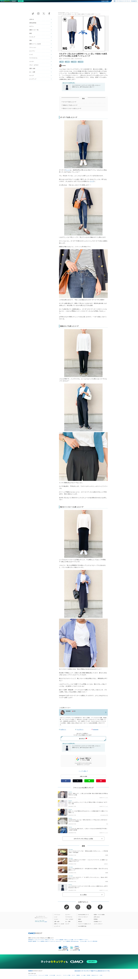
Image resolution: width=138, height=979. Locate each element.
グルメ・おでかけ (33, 65)
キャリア (31, 75)
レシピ (31, 54)
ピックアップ (32, 79)
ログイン (31, 26)
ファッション (32, 47)
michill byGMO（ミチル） (64, 12)
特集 (30, 40)
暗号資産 (88, 975)
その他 (101, 975)
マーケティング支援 (66, 975)
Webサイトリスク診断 (68, 939)
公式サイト (63, 729)
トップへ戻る (83, 771)
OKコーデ (81, 61)
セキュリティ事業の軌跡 (92, 941)
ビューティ (32, 51)
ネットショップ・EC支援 (43, 975)
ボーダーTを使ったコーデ (69, 101)
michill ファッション (104, 797)
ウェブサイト (80, 729)
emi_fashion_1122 (104, 815)
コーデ (62, 61)
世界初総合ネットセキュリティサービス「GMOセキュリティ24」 (41, 939)
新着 (30, 33)
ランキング (32, 37)
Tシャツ (67, 61)
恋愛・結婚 (32, 68)
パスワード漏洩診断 (59, 939)
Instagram (95, 729)
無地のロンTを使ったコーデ (70, 105)
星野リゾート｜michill (35, 44)
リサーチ (73, 975)
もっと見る (83, 894)
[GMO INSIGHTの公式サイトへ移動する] (35, 933)
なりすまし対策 (83, 941)
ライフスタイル (33, 58)
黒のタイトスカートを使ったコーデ (72, 108)
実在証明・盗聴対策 (32, 941)
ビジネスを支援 (52, 975)
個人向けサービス (95, 975)
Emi (107, 824)
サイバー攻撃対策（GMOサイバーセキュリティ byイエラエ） (49, 941)
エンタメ (31, 61)
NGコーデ (74, 61)
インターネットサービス (32, 975)
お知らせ (31, 19)
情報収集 (78, 975)
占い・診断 (32, 72)
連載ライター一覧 (33, 29)
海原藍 (106, 855)
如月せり (106, 863)
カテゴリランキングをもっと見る (83, 838)
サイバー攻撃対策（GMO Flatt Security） (71, 941)
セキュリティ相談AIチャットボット (81, 939)
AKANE (64, 65)
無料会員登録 (32, 22)
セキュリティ (59, 975)
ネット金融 (83, 975)
